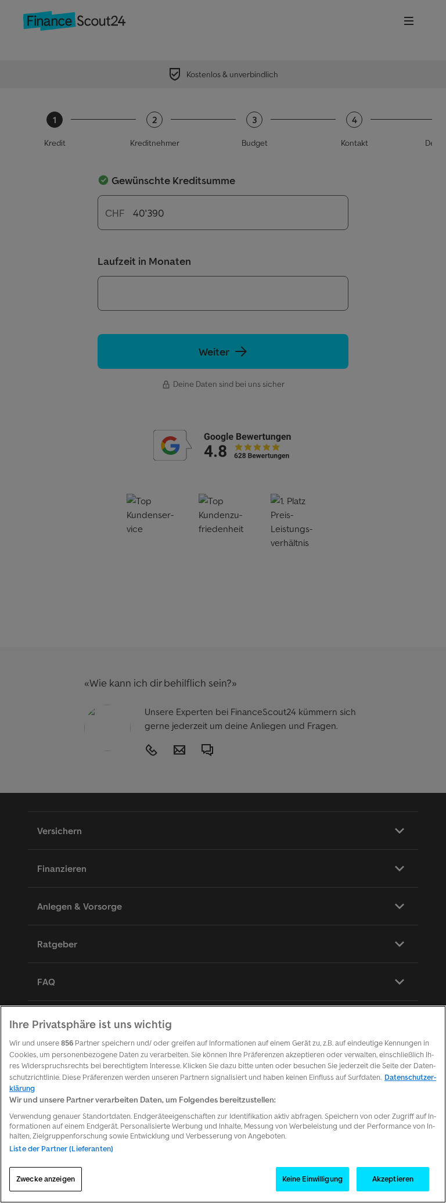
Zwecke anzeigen (45, 1179)
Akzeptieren (392, 1179)
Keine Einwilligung (312, 1179)
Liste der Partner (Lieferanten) (61, 1149)
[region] (223, 1104)
